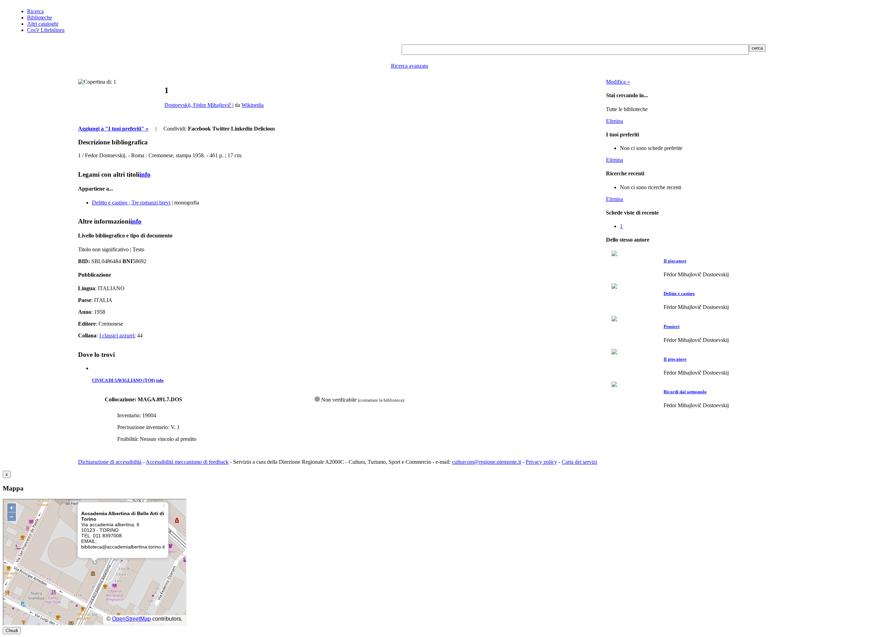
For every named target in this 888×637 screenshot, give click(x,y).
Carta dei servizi (579, 462)
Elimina (614, 121)
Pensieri (672, 326)
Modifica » (618, 82)
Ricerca (35, 11)
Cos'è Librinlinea (46, 30)
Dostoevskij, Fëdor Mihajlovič (198, 105)
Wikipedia (252, 105)
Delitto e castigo (679, 293)
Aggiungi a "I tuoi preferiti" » (113, 129)
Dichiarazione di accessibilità (110, 462)
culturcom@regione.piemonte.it (486, 462)
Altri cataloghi (42, 24)
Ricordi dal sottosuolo (685, 391)
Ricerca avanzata (409, 66)
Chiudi (12, 630)
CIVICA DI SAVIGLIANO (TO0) (123, 380)
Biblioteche (39, 17)
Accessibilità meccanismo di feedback (187, 462)
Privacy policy (541, 462)
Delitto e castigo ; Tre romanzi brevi (131, 203)
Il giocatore (675, 260)
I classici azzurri (116, 335)
